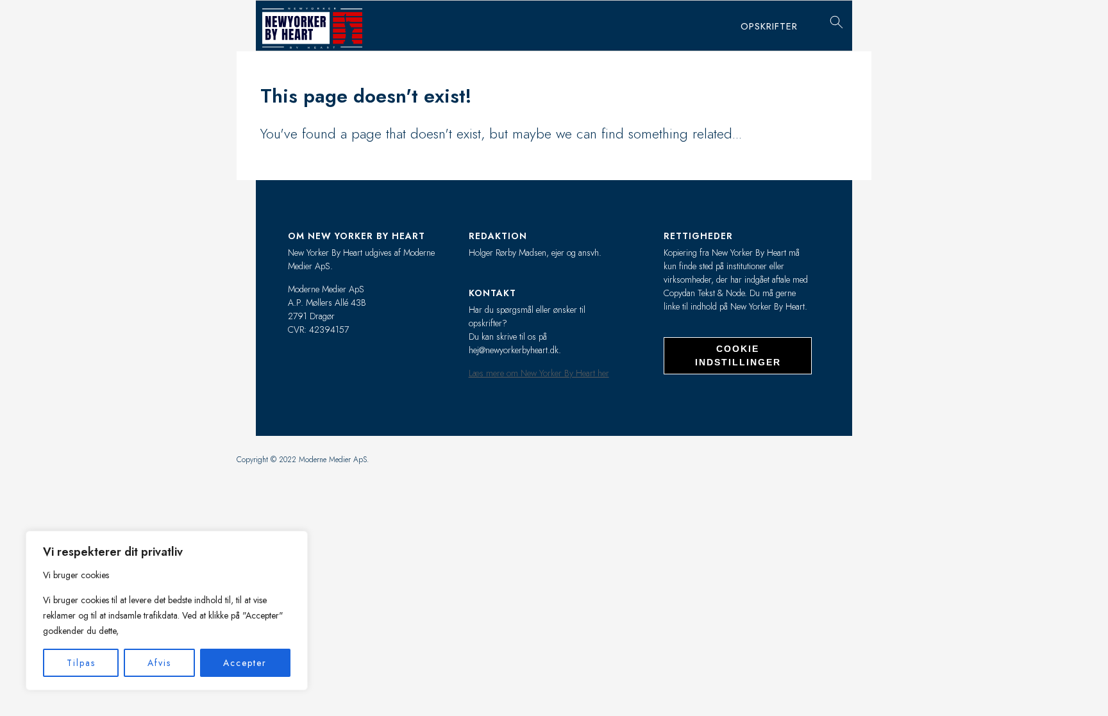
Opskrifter (769, 26)
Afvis (159, 662)
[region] (167, 610)
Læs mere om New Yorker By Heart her (539, 373)
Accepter (245, 662)
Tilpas (81, 662)
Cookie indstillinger (738, 355)
